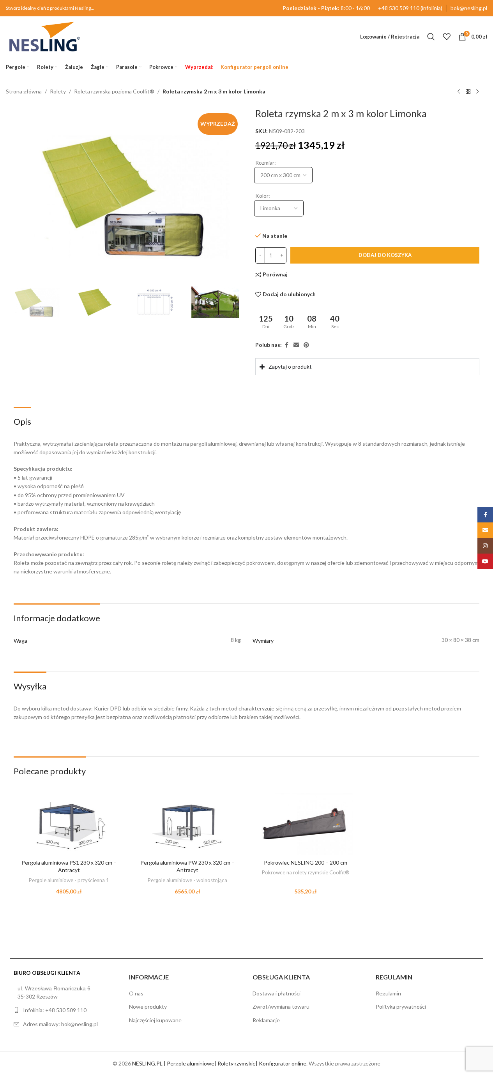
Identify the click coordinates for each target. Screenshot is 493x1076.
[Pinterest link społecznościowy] (306, 345)
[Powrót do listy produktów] (468, 92)
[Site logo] (44, 36)
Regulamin (388, 993)
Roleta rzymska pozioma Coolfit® (114, 91)
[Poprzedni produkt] (458, 92)
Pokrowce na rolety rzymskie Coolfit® (306, 872)
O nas (136, 993)
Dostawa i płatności (276, 993)
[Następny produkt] (477, 92)
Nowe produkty (148, 1006)
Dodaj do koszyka (384, 255)
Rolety (58, 91)
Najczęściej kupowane (155, 1020)
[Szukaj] (431, 36)
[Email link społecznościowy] (296, 345)
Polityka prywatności (401, 1006)
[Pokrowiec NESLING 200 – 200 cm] (306, 824)
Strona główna (24, 91)
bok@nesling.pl (469, 8)
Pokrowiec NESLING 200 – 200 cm (305, 862)
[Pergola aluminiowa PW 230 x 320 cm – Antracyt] (187, 824)
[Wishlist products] (446, 36)
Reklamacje (266, 1020)
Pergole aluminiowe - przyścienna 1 (69, 880)
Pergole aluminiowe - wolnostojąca (187, 880)
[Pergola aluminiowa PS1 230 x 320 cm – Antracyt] (69, 824)
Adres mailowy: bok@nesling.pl (60, 1024)
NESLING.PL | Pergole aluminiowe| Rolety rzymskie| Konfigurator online (219, 1063)
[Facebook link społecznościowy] (286, 345)
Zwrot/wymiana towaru (281, 1006)
